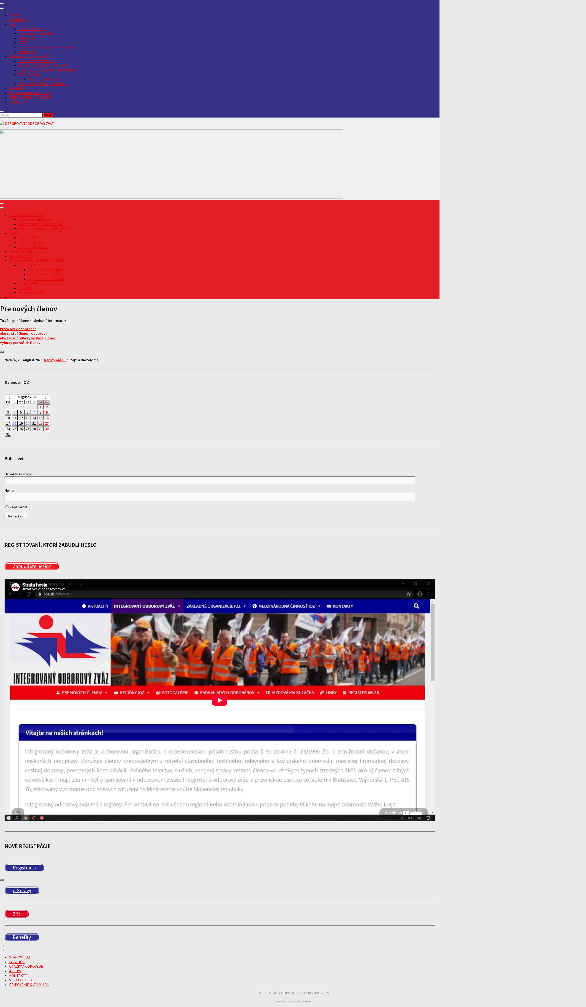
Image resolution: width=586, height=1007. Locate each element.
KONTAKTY (18, 102)
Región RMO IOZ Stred (44, 274)
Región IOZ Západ (32, 237)
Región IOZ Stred (31, 242)
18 (14, 423)
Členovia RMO (29, 265)
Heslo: (9, 490)
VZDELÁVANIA (29, 74)
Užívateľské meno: (19, 474)
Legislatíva (26, 38)
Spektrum (26, 51)
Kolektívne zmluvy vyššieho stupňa (45, 47)
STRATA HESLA (21, 980)
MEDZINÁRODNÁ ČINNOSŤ (30, 97)
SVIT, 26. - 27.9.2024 (42, 79)
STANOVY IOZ (19, 957)
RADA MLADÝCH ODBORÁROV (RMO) (37, 260)
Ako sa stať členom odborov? (40, 224)
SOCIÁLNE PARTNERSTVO (29, 93)
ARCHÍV (15, 971)
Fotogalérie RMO (31, 292)
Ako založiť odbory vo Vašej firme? (44, 228)
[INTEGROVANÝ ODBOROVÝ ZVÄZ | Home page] (27, 123)
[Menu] (2, 3)
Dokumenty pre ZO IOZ (36, 61)
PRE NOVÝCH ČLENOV (26, 214)
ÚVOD (13, 15)
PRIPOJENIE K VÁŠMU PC (29, 984)
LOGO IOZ (17, 961)
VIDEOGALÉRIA (21, 256)
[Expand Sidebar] (2, 352)
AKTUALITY (18, 19)
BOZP (22, 42)
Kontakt (25, 288)
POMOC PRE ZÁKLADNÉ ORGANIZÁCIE (48, 70)
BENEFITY (17, 88)
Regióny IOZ (18, 233)
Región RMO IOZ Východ (46, 278)
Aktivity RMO (28, 283)
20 (27, 423)
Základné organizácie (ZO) (29, 56)
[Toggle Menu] (2, 8)
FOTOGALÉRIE (20, 251)
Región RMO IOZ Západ (45, 269)
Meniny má (56, 360)
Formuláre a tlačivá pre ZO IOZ (42, 65)
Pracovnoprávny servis (35, 33)
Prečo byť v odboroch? (35, 219)
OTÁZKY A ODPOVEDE (26, 966)
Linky (13, 297)
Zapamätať (18, 507)
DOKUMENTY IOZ (31, 29)
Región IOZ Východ (33, 246)
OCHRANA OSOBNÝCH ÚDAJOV (42, 83)
